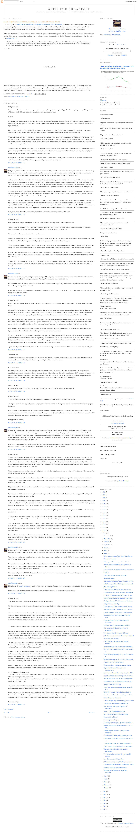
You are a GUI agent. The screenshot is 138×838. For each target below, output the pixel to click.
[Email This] (37, 94)
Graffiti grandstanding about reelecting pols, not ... (118, 743)
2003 (104, 809)
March (106, 782)
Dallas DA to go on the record (112, 698)
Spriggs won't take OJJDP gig (112, 684)
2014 (104, 521)
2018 (104, 510)
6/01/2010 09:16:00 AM (16, 295)
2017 (104, 512)
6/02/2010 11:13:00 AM (16, 578)
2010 (104, 533)
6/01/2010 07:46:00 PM (16, 423)
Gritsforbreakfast (13, 168)
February (107, 785)
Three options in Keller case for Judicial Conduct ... (118, 607)
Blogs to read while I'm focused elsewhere (116, 714)
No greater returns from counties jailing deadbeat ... (119, 646)
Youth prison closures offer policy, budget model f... (119, 673)
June (105, 553)
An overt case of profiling (111, 639)
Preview (110, 55)
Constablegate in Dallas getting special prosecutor (118, 735)
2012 (104, 527)
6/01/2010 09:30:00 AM (16, 350)
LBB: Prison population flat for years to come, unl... (119, 584)
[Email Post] (35, 93)
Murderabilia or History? (111, 717)
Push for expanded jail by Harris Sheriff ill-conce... (118, 612)
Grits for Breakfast (69, 9)
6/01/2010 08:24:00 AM (16, 215)
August (106, 548)
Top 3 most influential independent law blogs (121, 438)
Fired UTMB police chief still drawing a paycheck (118, 678)
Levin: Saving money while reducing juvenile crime (119, 701)
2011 (104, 530)
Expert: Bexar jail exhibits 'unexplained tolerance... (118, 676)
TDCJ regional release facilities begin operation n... (118, 746)
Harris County (14, 96)
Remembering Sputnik (110, 587)
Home (49, 713)
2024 (104, 492)
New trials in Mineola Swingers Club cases (116, 633)
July (105, 551)
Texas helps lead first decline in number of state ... (118, 589)
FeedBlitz (123, 55)
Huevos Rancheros (124, 481)
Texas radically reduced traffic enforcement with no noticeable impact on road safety (117, 67)
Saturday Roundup (109, 578)
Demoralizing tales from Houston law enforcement (118, 592)
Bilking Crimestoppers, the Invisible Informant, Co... (119, 659)
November (107, 539)
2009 (104, 791)
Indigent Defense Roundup (111, 604)
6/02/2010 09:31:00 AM (16, 542)
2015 (104, 518)
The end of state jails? (110, 559)
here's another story (25, 586)
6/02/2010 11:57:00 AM (16, 705)
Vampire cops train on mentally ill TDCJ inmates (118, 609)
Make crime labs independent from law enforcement (119, 570)
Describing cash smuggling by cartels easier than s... (119, 723)
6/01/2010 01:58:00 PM (16, 380)
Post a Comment (8, 709)
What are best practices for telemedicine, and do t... (118, 681)
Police (23, 96)
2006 (104, 800)
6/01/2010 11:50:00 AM (16, 363)
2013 (104, 524)
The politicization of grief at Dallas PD (115, 575)
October (106, 542)
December (107, 536)
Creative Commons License (125, 823)
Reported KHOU (12, 38)
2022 (104, 498)
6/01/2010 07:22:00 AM (16, 163)
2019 (104, 507)
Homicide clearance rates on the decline (115, 767)
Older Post (92, 713)
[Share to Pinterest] (45, 94)
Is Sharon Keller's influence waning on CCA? (117, 625)
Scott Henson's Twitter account (111, 35)
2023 (104, 495)
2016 (104, 515)
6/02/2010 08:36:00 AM (16, 449)
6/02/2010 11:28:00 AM (16, 593)
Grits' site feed (121, 45)
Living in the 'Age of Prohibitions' (114, 662)
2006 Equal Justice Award (117, 423)
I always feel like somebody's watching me (116, 703)
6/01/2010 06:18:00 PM (16, 391)
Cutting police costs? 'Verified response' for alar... (118, 601)
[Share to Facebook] (43, 94)
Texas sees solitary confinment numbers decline (117, 665)
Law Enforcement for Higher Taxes (114, 759)
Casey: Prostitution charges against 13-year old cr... (118, 598)
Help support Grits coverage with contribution (117, 562)
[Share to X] (41, 94)
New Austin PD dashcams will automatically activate (119, 765)
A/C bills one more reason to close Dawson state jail (119, 636)
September (107, 545)
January (106, 788)
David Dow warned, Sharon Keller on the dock (117, 692)
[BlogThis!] (39, 94)
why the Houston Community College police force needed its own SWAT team (39, 24)
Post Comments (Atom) (18, 717)
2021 (104, 501)
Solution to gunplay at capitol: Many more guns (117, 762)
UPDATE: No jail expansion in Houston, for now (118, 595)
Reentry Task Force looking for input (114, 711)
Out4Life (106, 572)
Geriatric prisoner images (111, 720)
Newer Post (7, 713)
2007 (104, 797)
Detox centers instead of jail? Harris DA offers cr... (118, 556)
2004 (104, 806)
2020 (104, 504)
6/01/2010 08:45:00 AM (16, 269)
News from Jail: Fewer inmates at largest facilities (118, 695)
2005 (104, 803)
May (105, 776)
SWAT (28, 96)
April (106, 779)
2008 (104, 794)
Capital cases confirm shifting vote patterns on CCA (118, 581)
